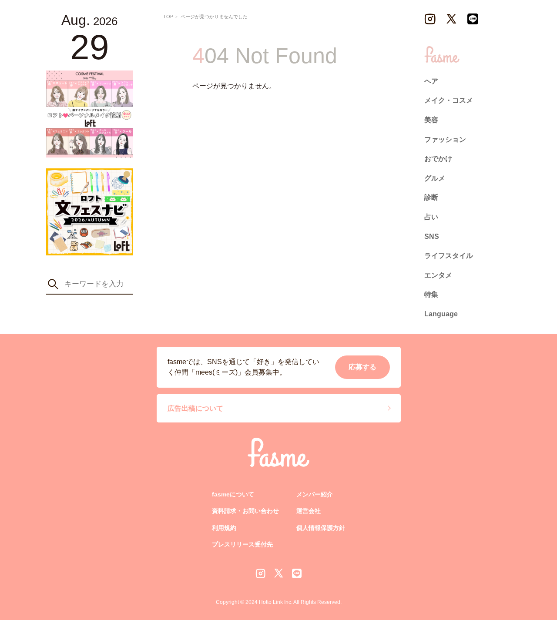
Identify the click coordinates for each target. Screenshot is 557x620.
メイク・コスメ (448, 100)
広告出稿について (195, 408)
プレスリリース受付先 (242, 544)
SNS (431, 236)
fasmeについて (233, 493)
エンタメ (438, 275)
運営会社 (308, 510)
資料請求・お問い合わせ (245, 510)
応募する (362, 367)
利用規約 (224, 527)
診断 (431, 197)
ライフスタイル (448, 255)
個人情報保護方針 (320, 527)
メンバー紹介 (314, 493)
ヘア (431, 81)
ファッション (445, 139)
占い (431, 217)
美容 (431, 120)
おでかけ (438, 158)
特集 (431, 294)
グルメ (434, 178)
